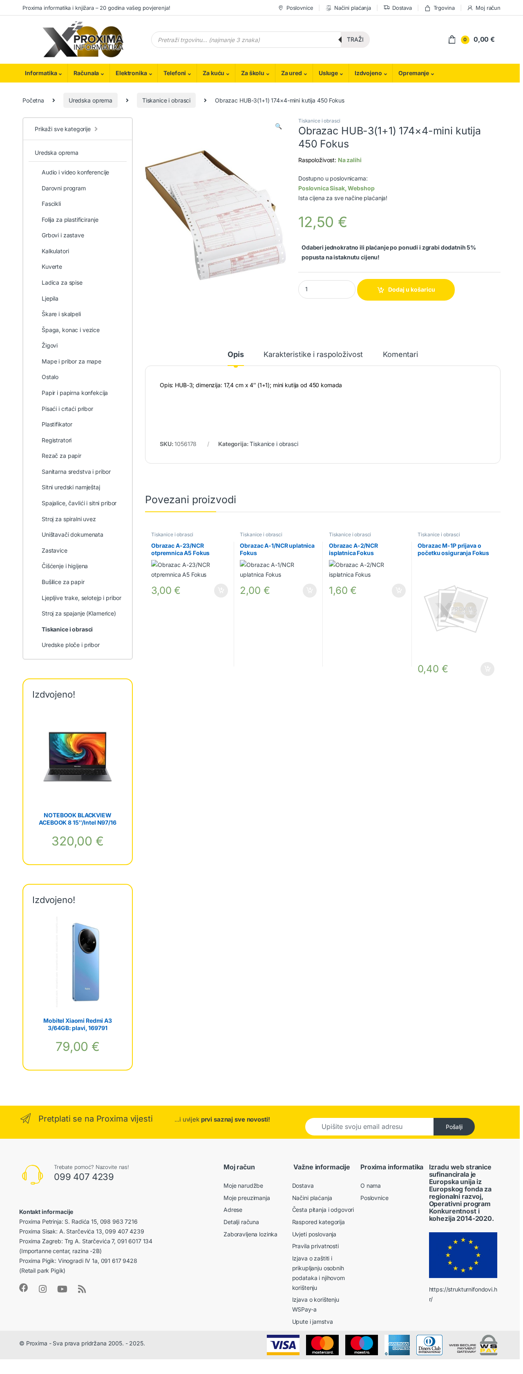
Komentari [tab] (400, 355)
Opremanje (413, 72)
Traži (355, 39)
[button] (278, 126)
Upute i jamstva (312, 1321)
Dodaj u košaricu (411, 289)
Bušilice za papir (63, 581)
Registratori (57, 440)
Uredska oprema (90, 100)
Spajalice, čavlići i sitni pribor (79, 503)
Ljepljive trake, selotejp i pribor (81, 597)
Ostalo (50, 376)
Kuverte (52, 266)
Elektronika (131, 72)
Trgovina (444, 7)
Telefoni (174, 72)
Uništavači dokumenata (72, 534)
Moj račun (488, 7)
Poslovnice (299, 7)
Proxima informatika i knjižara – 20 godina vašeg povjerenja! (96, 7)
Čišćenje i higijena (65, 565)
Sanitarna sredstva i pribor (76, 471)
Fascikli (51, 203)
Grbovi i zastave (63, 235)
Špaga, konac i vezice (71, 329)
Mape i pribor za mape (71, 361)
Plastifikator (57, 424)
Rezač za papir (61, 455)
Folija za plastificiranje (70, 219)
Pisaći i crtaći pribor (67, 408)
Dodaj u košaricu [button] (217, 591)
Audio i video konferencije (75, 172)
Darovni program (64, 188)
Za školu (252, 72)
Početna (33, 100)
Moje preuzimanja (247, 1197)
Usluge (328, 72)
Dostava (402, 7)
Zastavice (54, 550)
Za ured (291, 72)
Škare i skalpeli (61, 313)
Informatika (41, 72)
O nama (370, 1185)
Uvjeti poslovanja (314, 1234)
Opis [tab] (236, 355)
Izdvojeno (368, 72)
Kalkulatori (55, 251)
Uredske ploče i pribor (71, 644)
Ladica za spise (62, 282)
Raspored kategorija (318, 1221)
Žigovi (50, 345)
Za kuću (213, 72)
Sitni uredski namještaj (71, 487)
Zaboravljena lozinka (250, 1234)
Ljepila (50, 298)
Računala (86, 72)
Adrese (233, 1209)
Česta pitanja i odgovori (323, 1209)
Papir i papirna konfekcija (75, 392)
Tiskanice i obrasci (166, 100)
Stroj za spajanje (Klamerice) (79, 613)
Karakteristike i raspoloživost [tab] (313, 355)
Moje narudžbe (243, 1185)
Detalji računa (241, 1221)
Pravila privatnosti (315, 1245)
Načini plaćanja (352, 7)
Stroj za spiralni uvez (69, 518)
